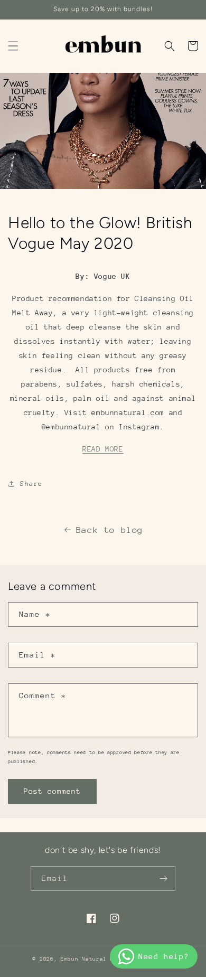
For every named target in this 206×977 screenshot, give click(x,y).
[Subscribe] (163, 878)
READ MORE (102, 449)
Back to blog (109, 530)
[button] (13, 46)
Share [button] (31, 483)
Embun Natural (84, 959)
